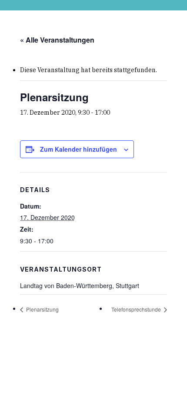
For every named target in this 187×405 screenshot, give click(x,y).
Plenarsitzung (42, 309)
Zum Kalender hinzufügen (78, 149)
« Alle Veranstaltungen (57, 40)
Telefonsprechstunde (136, 309)
